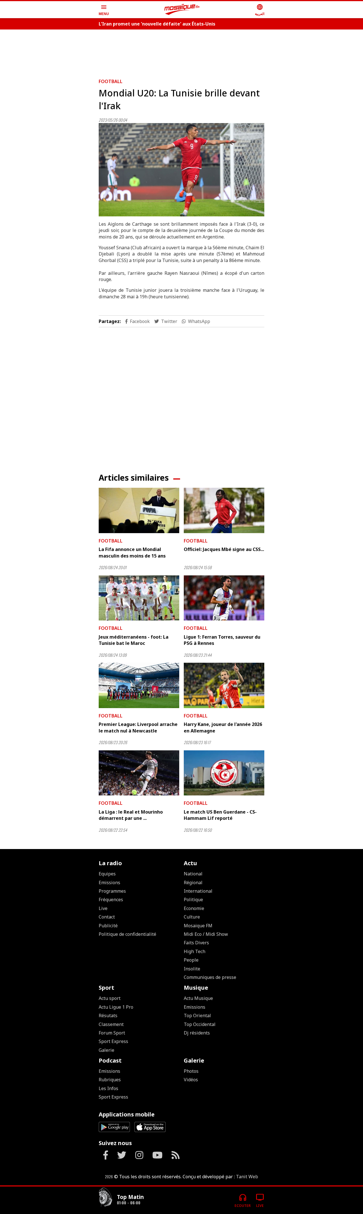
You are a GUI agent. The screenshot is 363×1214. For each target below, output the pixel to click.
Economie (194, 908)
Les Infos (108, 1088)
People (191, 960)
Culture (192, 917)
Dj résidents (197, 1033)
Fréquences (111, 899)
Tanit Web (247, 1176)
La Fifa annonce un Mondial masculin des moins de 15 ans (132, 552)
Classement (111, 1024)
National (193, 874)
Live (103, 908)
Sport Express (113, 1041)
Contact (107, 917)
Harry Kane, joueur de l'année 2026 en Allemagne (223, 727)
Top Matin (130, 1196)
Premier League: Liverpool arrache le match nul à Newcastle (138, 727)
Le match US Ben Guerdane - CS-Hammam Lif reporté (220, 815)
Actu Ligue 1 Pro (116, 1007)
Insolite (192, 969)
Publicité (108, 925)
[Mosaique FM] (182, 10)
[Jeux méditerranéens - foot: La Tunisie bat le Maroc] (139, 598)
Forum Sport (112, 1033)
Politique (193, 899)
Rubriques (110, 1079)
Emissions (109, 882)
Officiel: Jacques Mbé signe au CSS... (224, 549)
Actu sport (110, 998)
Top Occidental (200, 1024)
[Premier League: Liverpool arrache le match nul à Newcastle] (139, 685)
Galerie (106, 1050)
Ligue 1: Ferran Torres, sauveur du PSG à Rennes (222, 640)
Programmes (112, 891)
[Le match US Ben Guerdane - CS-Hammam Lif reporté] (224, 773)
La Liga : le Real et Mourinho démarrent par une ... (131, 815)
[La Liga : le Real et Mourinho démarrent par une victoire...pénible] (139, 773)
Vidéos (191, 1079)
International (198, 891)
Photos (191, 1071)
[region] (181, 52)
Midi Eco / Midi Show (206, 934)
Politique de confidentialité (127, 934)
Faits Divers (196, 942)
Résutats (108, 1015)
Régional (193, 882)
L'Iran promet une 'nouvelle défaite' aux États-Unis (157, 24)
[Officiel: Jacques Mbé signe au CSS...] (224, 510)
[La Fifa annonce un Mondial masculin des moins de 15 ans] (139, 510)
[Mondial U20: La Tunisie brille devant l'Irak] (181, 169)
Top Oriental (197, 1015)
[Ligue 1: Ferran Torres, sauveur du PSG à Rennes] (224, 598)
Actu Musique (198, 998)
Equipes (107, 874)
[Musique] (105, 1198)
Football (111, 81)
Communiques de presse (210, 977)
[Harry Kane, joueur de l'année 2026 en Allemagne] (224, 685)
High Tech (194, 951)
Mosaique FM (198, 925)
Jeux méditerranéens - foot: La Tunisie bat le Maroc (133, 640)
